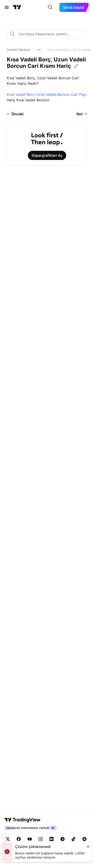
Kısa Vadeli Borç (21, 94)
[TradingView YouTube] (29, 839)
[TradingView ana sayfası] (17, 7)
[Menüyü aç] (6, 7)
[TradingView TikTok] (73, 839)
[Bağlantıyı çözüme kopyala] (76, 66)
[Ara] (50, 7)
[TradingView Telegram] (62, 839)
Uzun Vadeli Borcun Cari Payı (61, 94)
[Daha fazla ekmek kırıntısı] (39, 50)
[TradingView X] (8, 839)
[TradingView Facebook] (19, 839)
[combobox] (47, 34)
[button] (18, 50)
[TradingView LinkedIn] (51, 839)
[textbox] (49, 34)
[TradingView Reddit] (84, 839)
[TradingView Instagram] (40, 839)
